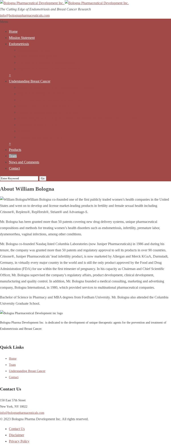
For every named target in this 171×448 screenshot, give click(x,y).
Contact (14, 168)
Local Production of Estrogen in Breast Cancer (50, 100)
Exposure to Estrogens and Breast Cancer (47, 94)
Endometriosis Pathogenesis (37, 56)
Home (13, 31)
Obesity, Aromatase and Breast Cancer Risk (48, 112)
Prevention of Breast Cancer (37, 125)
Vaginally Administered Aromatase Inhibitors (49, 69)
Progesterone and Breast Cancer (40, 137)
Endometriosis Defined (34, 50)
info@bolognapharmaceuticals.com (25, 15)
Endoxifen (25, 131)
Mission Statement (22, 38)
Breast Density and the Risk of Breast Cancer (49, 106)
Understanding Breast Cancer (29, 81)
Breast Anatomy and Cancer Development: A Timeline (56, 87)
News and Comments (24, 162)
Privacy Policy (19, 441)
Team (13, 156)
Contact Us (17, 429)
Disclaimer (16, 435)
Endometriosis (19, 44)
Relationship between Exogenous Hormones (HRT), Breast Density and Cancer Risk (77, 118)
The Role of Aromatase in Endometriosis (46, 62)
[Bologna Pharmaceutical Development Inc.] (64, 3)
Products (15, 150)
